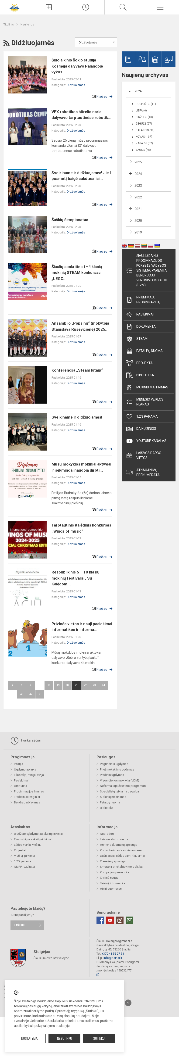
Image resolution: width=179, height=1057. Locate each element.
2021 (138, 209)
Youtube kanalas (151, 441)
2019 (138, 232)
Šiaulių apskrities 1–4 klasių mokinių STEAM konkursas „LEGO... (77, 272)
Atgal (12, 685)
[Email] (129, 920)
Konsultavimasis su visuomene (120, 850)
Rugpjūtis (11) (146, 104)
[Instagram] (120, 920)
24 (103, 685)
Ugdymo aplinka (25, 769)
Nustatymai (29, 1038)
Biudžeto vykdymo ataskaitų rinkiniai (38, 833)
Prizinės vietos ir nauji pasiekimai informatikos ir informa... (82, 626)
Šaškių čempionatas (70, 219)
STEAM (142, 338)
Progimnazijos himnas (29, 791)
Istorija (18, 764)
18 (49, 685)
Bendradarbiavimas (27, 802)
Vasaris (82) (144, 143)
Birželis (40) (144, 117)
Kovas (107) (144, 136)
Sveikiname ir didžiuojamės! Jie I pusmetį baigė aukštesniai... (81, 175)
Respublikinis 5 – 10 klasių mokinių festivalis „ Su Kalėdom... (76, 578)
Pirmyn (39, 694)
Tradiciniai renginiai (27, 797)
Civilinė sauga (109, 877)
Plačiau (101, 96)
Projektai (144, 363)
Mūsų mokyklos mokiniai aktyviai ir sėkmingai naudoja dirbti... (81, 467)
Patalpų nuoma (149, 351)
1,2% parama (147, 416)
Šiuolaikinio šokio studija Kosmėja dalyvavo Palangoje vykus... (77, 66)
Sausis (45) (143, 149)
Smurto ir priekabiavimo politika (121, 866)
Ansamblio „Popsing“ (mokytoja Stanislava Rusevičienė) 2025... (80, 326)
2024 (138, 174)
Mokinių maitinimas (152, 387)
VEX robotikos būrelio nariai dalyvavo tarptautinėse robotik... (81, 114)
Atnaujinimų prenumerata (148, 472)
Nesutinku (64, 1038)
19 (58, 685)
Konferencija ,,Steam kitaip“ (77, 370)
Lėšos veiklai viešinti (27, 844)
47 (30, 694)
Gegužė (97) (144, 123)
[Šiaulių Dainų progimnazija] (15, 6)
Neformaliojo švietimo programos (123, 786)
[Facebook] (100, 920)
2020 (138, 220)
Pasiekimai (145, 314)
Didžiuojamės (76, 85)
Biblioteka (145, 375)
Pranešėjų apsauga (113, 861)
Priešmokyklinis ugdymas (117, 769)
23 (94, 685)
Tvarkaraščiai (30, 740)
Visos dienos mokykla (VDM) (119, 780)
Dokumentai (146, 326)
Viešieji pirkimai (24, 855)
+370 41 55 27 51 (113, 953)
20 (67, 685)
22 (85, 685)
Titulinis (8, 24)
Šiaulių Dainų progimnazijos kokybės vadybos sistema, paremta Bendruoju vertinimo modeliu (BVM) (151, 270)
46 (21, 694)
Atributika (20, 786)
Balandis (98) (145, 130)
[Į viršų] (128, 1003)
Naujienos (27, 24)
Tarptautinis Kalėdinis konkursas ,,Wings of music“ (81, 528)
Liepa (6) (141, 110)
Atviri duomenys (111, 888)
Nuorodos (107, 833)
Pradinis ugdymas (112, 775)
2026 (138, 91)
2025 (138, 162)
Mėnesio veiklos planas (149, 402)
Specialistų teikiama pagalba (119, 791)
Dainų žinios (146, 428)
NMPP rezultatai (24, 866)
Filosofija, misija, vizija (29, 775)
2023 (138, 185)
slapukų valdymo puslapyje (50, 1026)
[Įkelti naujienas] (48, 7)
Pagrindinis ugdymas (114, 764)
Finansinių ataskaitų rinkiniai (33, 839)
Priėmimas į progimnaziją (148, 299)
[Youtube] (110, 920)
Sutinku (99, 1038)
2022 (138, 197)
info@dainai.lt (112, 958)
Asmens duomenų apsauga (118, 844)
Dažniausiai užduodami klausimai (122, 855)
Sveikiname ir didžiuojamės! (77, 417)
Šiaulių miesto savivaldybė (51, 958)
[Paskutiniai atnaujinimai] (85, 7)
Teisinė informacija (112, 883)
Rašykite (20, 925)
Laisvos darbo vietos (148, 455)
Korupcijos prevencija (114, 872)
